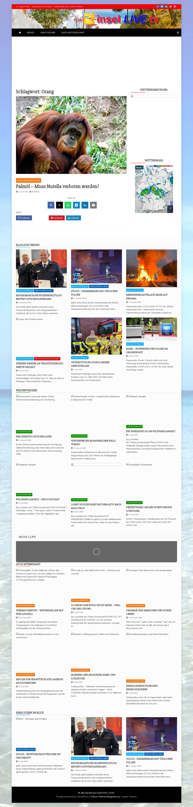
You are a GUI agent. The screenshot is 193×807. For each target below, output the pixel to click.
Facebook (24, 217)
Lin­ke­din (166, 6)
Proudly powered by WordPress (72, 796)
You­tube (170, 6)
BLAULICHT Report (24, 290)
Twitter (41, 217)
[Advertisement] (96, 58)
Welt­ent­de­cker (26, 390)
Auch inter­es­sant (28, 564)
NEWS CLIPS (27, 537)
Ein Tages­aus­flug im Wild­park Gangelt (150, 431)
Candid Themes (129, 796)
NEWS (30, 32)
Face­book (157, 6)
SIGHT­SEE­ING (47, 32)
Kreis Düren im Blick (30, 712)
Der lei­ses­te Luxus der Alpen (34, 436)
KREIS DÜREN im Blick (44, 290)
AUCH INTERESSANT (28, 180)
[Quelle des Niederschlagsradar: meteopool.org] (154, 212)
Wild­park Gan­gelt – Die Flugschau (37, 499)
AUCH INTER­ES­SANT (73, 32)
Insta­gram (174, 6)
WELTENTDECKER (24, 432)
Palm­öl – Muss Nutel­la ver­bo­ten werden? (57, 186)
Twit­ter (162, 6)
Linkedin (74, 217)
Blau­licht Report (28, 245)
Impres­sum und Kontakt (42, 7)
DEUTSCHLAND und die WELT (47, 359)
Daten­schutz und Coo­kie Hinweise (68, 7)
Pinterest (58, 217)
